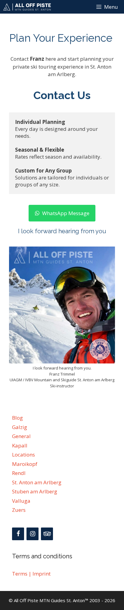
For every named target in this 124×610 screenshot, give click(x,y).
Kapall (19, 445)
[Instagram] (32, 534)
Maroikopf (24, 463)
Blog (17, 417)
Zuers (19, 509)
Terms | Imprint (31, 573)
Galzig (19, 427)
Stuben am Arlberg (34, 491)
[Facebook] (18, 534)
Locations (23, 454)
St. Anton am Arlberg (36, 482)
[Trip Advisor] (47, 534)
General (21, 436)
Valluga (21, 500)
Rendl (19, 473)
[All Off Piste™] (27, 7)
